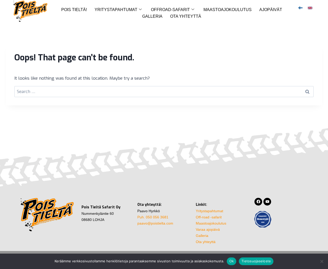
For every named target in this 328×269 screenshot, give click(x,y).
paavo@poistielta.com (155, 223)
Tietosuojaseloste (256, 261)
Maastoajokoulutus (227, 9)
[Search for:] (164, 92)
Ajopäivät (270, 9)
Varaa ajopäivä (208, 229)
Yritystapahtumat (116, 9)
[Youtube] (267, 202)
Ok (231, 261)
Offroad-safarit (170, 9)
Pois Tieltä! (74, 9)
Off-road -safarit (209, 217)
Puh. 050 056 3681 (152, 217)
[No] (321, 261)
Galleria (152, 16)
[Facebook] (258, 202)
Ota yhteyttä (185, 16)
